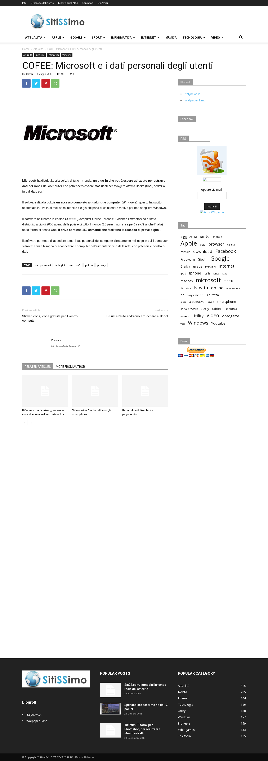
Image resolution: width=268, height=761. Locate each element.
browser (216, 244)
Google (76, 37)
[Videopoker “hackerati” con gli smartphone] (95, 391)
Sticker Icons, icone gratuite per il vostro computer (50, 318)
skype (210, 301)
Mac (224, 273)
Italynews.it (192, 94)
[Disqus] (95, 487)
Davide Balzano (84, 757)
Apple (56, 37)
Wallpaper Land (195, 100)
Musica (171, 37)
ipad (183, 273)
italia (207, 273)
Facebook (225, 251)
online (217, 288)
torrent (184, 316)
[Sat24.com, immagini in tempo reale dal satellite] (110, 690)
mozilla (228, 281)
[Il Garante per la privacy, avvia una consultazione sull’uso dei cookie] (45, 391)
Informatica (121, 37)
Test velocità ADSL (68, 2)
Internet (148, 37)
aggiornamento (195, 236)
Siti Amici (103, 2)
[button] (241, 38)
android (217, 237)
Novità (201, 287)
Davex (29, 73)
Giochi (202, 259)
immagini (210, 266)
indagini (60, 265)
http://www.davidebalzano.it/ (65, 346)
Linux (216, 273)
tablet (216, 309)
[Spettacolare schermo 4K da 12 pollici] (110, 708)
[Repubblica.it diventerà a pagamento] (145, 391)
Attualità (33, 37)
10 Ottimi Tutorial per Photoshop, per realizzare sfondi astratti (142, 729)
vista (182, 323)
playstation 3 (195, 295)
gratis (197, 266)
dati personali (43, 265)
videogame (230, 316)
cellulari (231, 244)
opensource (233, 288)
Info (24, 2)
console (185, 252)
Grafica (185, 266)
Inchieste (40, 54)
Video (215, 37)
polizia (89, 265)
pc (182, 295)
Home (26, 49)
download (202, 251)
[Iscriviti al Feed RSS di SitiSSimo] (212, 175)
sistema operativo (192, 302)
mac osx (186, 281)
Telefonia (230, 309)
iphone (195, 273)
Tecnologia (192, 37)
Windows (66, 54)
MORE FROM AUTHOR (70, 366)
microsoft (75, 265)
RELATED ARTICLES (38, 366)
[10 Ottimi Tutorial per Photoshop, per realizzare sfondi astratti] (110, 730)
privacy (101, 265)
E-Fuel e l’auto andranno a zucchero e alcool (137, 316)
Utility (198, 316)
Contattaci (88, 2)
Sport (97, 37)
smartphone (226, 301)
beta (202, 244)
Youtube (218, 323)
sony (205, 308)
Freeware (187, 259)
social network (189, 309)
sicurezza (212, 295)
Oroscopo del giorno (42, 2)
